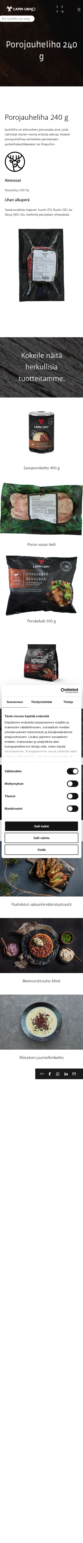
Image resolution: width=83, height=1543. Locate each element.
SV (57, 9)
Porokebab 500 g (41, 621)
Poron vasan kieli (41, 544)
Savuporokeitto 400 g (42, 468)
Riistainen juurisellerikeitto (42, 1057)
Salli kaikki (41, 826)
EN (62, 9)
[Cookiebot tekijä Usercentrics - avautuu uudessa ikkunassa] (60, 690)
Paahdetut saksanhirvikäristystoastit (41, 904)
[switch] (72, 783)
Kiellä (42, 849)
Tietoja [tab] (68, 701)
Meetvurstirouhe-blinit (41, 981)
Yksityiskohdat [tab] (41, 701)
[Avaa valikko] (79, 10)
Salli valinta (41, 838)
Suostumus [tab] (15, 701)
